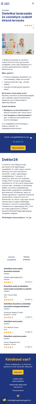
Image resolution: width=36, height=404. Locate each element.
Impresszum (18, 387)
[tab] (11, 258)
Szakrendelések (18, 381)
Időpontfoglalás (18, 148)
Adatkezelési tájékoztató (18, 385)
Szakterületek (18, 379)
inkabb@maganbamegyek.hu (19, 400)
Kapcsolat (18, 372)
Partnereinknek (18, 390)
